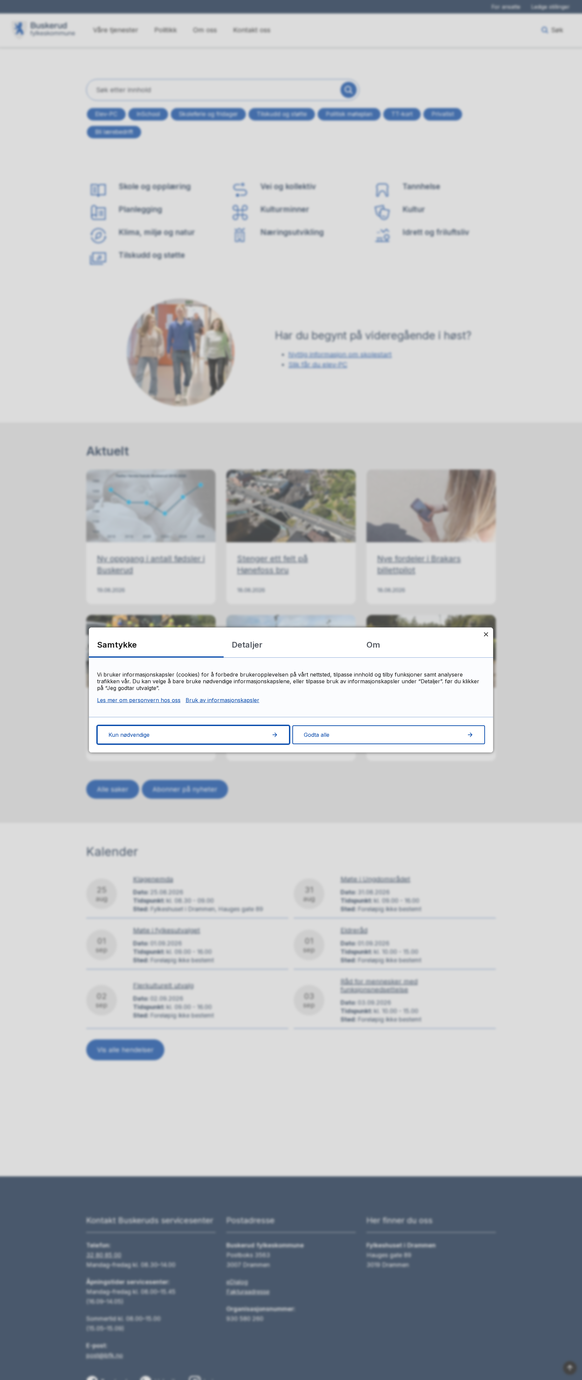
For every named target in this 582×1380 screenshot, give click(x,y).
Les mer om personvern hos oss (139, 700)
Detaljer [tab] (247, 645)
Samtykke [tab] (117, 645)
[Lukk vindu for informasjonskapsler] (486, 634)
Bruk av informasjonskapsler (222, 700)
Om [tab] (373, 645)
